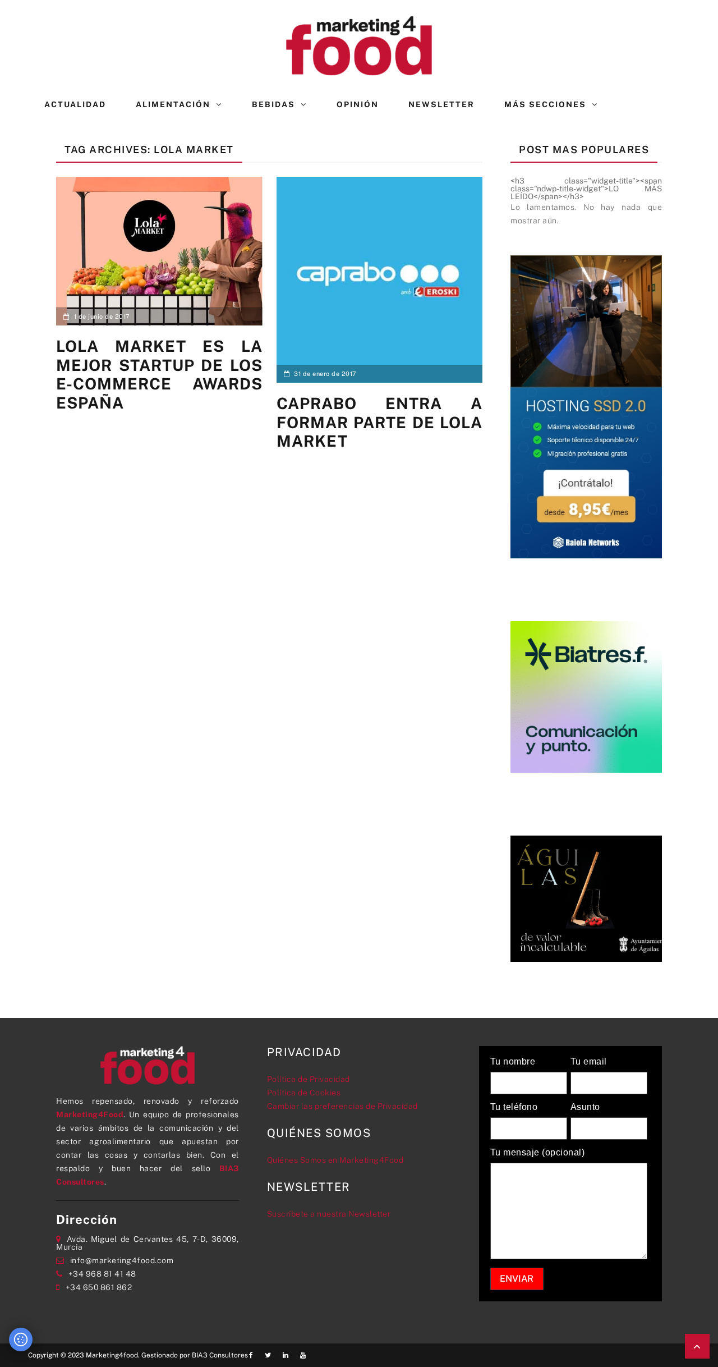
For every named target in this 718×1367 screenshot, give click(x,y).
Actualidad (75, 104)
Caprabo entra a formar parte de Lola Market (380, 422)
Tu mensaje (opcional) (537, 1152)
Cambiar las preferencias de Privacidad (342, 1106)
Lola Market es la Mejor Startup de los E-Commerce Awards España (159, 374)
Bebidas (273, 104)
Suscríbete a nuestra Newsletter (329, 1213)
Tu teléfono (514, 1107)
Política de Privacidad (308, 1079)
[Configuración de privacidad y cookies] (21, 1339)
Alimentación (173, 104)
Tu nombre (513, 1061)
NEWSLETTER (441, 104)
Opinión (358, 104)
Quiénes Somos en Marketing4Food (335, 1159)
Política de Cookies (304, 1092)
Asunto (585, 1107)
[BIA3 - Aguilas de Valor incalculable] (586, 897)
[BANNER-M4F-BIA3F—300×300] (586, 695)
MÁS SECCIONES (545, 104)
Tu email (588, 1061)
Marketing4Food (89, 1114)
